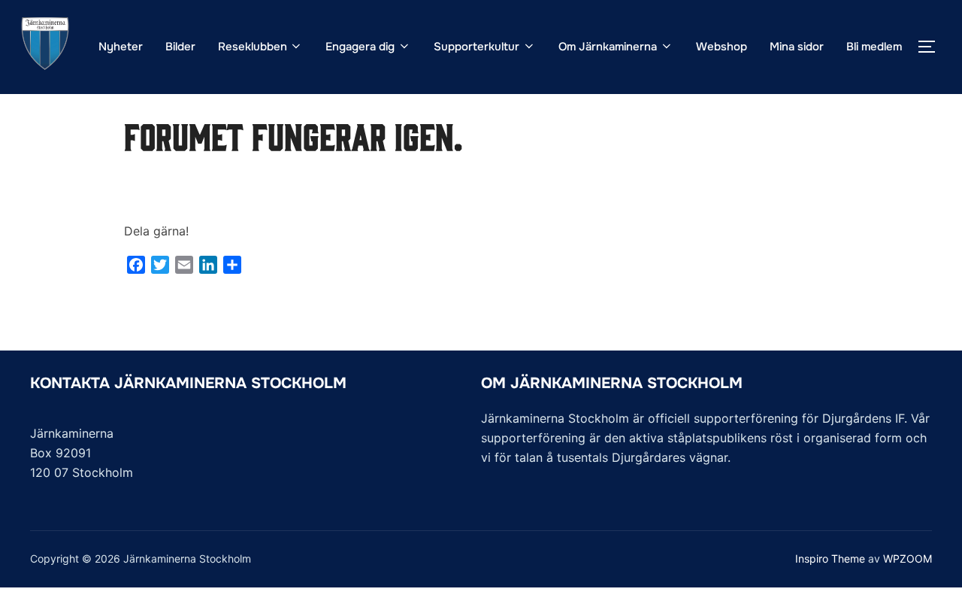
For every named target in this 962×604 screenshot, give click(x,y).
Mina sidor (797, 46)
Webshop (721, 46)
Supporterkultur (476, 46)
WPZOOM (907, 558)
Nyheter (120, 46)
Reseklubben (252, 46)
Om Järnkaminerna (607, 46)
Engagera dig (360, 46)
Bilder (180, 46)
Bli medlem (874, 46)
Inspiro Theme (830, 558)
